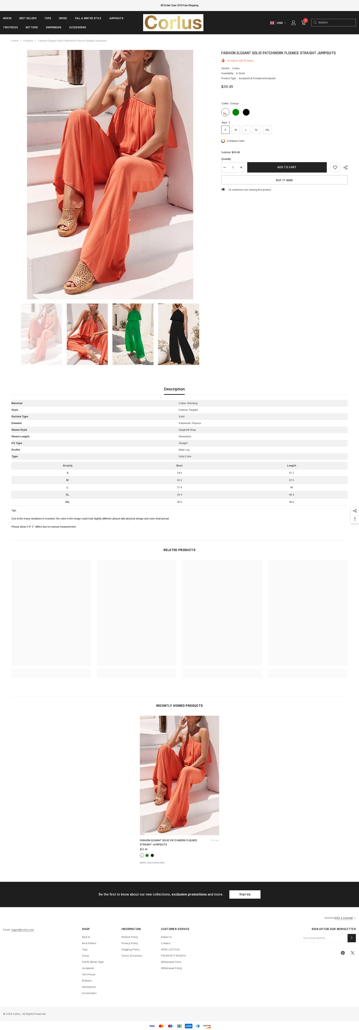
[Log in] (293, 22)
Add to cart (287, 167)
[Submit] (352, 938)
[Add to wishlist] (335, 167)
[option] (110, 174)
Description (174, 389)
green (147, 855)
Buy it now (284, 180)
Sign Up (244, 894)
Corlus (236, 68)
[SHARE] (344, 168)
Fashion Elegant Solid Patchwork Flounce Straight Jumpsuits (179, 842)
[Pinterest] (342, 953)
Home (14, 40)
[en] (272, 23)
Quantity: (226, 159)
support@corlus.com (22, 929)
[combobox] (337, 22)
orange (142, 855)
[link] (51, 671)
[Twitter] (352, 953)
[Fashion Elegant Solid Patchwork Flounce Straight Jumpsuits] (179, 775)
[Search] (314, 23)
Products (28, 40)
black (152, 855)
